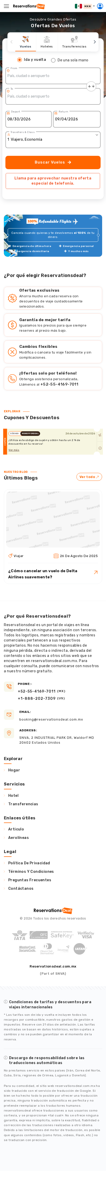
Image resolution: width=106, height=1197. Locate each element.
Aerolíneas (18, 838)
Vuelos (25, 46)
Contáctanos (20, 888)
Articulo (16, 829)
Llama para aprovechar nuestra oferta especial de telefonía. (52, 181)
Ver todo (87, 477)
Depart (15, 111)
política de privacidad (29, 863)
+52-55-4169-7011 (59, 384)
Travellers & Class (23, 132)
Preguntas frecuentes (29, 880)
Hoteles (47, 46)
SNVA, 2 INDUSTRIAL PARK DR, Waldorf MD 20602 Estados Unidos (56, 736)
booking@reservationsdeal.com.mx (51, 715)
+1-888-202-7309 (41, 698)
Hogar (14, 770)
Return (63, 111)
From (14, 68)
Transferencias (74, 46)
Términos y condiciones (31, 871)
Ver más (13, 450)
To (12, 88)
